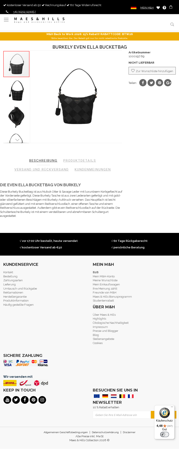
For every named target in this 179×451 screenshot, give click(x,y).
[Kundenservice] (164, 7)
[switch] (164, 434)
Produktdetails (79, 161)
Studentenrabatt (103, 300)
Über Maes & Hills (104, 314)
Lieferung (9, 284)
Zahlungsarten (13, 280)
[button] (16, 90)
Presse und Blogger (105, 330)
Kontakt (8, 272)
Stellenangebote (103, 339)
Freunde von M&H (104, 292)
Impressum (100, 327)
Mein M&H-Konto (104, 276)
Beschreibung (43, 161)
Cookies (98, 343)
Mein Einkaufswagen (106, 284)
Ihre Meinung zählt (105, 288)
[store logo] (39, 20)
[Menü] (172, 407)
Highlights (99, 318)
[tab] (43, 160)
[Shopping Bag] (171, 7)
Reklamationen (13, 292)
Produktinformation (16, 300)
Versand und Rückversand (41, 169)
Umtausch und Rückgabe (20, 288)
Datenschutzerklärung (105, 432)
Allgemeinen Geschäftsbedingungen (66, 432)
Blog (96, 335)
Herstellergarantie (15, 296)
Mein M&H (147, 7)
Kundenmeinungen (93, 169)
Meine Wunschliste (158, 7)
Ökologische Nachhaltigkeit (111, 322)
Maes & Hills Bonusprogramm (112, 296)
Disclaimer (129, 432)
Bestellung (10, 276)
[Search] (172, 24)
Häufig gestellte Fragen (18, 304)
